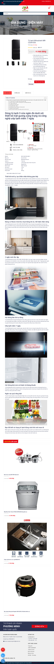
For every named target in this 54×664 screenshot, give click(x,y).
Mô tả (7, 92)
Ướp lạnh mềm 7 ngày (14, 105)
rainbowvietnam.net (36, 662)
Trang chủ (13, 25)
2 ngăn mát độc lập (13, 103)
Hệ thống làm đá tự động (14, 104)
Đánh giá (35, 47)
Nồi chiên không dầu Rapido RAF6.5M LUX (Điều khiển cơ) (17, 611)
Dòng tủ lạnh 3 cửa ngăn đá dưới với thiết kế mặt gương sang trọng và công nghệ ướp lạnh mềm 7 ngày (26, 99)
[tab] (7, 93)
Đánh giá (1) (28, 92)
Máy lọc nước (31, 653)
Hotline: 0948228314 (46, 1)
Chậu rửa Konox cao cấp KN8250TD (12, 559)
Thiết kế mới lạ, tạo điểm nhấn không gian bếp (18, 101)
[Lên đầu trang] (51, 660)
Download (17, 92)
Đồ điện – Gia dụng (32, 655)
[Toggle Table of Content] (44, 98)
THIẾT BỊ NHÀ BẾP (32, 647)
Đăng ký (39, 626)
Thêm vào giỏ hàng (39, 81)
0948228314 (31, 636)
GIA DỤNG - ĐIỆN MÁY (22, 25)
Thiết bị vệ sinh (31, 649)
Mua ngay (31, 84)
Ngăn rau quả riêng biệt (14, 108)
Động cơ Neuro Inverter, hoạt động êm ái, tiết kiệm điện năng (20, 102)
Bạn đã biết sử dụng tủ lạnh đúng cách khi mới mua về (19, 109)
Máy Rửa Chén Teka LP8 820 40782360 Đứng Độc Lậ (15, 511)
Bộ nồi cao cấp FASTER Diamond (11, 474)
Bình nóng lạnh (31, 651)
